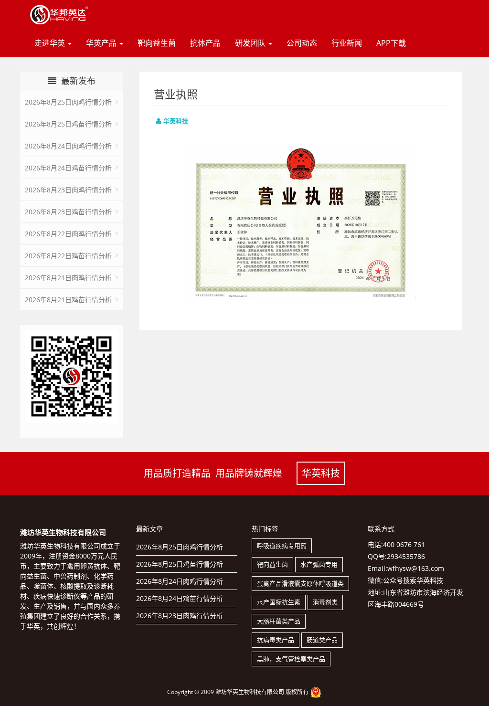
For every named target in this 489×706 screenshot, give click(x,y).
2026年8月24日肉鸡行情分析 (68, 145)
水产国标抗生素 (278, 602)
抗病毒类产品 (275, 639)
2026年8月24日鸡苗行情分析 (68, 167)
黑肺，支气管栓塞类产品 (291, 658)
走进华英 (50, 43)
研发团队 (251, 43)
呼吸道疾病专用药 (282, 545)
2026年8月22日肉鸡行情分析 (68, 233)
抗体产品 (205, 43)
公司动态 (302, 43)
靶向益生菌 (157, 43)
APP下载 (391, 43)
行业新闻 (346, 43)
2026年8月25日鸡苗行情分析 (68, 123)
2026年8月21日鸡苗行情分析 (68, 299)
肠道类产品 (322, 639)
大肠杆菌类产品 (278, 621)
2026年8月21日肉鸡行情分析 (68, 277)
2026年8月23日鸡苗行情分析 (68, 211)
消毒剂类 (325, 602)
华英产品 (102, 43)
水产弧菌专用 (319, 564)
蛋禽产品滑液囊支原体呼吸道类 (300, 583)
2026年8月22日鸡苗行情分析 (68, 255)
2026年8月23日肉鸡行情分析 (68, 189)
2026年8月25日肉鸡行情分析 (68, 101)
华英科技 (321, 473)
